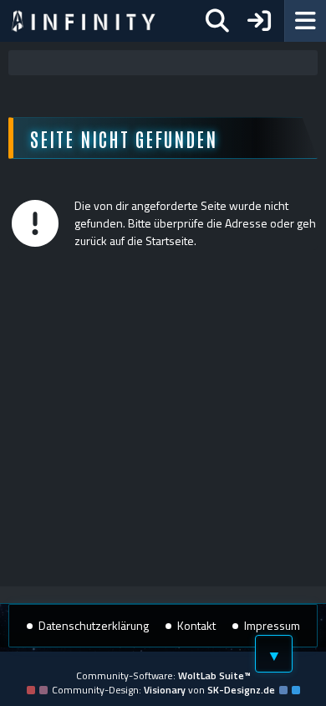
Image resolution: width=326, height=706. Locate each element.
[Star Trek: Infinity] (83, 21)
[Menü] (305, 21)
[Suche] (217, 21)
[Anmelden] (259, 21)
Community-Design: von (163, 690)
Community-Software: (163, 675)
